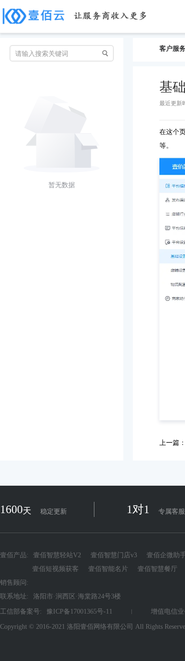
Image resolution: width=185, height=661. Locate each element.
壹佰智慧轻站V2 (57, 555)
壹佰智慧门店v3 (114, 555)
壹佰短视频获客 (55, 568)
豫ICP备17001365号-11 (79, 611)
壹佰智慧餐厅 (157, 568)
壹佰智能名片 (108, 568)
